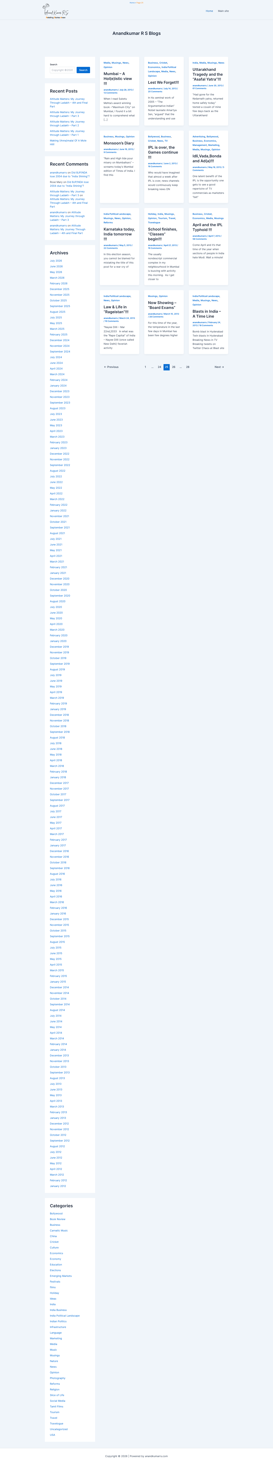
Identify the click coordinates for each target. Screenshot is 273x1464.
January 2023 (58, 448)
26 (173, 367)
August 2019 (57, 669)
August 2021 (57, 533)
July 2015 (55, 947)
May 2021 (56, 550)
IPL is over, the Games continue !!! (163, 152)
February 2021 (58, 567)
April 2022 (56, 493)
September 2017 (60, 800)
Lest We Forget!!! (163, 82)
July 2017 (55, 811)
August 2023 (57, 408)
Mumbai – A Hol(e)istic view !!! (118, 78)
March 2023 (57, 436)
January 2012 (58, 1186)
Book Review (57, 1219)
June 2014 (56, 1021)
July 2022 (56, 476)
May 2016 (56, 890)
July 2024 (56, 357)
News (53, 1366)
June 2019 (56, 680)
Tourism (54, 1412)
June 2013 (56, 1089)
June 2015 (56, 953)
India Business (58, 1310)
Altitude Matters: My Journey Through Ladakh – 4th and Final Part (69, 102)
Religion (54, 1389)
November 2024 (60, 345)
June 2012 (56, 1157)
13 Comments (110, 92)
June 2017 (56, 817)
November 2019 (59, 652)
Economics (56, 1253)
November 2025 (60, 294)
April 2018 (56, 760)
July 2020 (56, 607)
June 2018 (56, 748)
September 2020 (60, 595)
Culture (54, 1247)
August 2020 (57, 601)
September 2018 (60, 731)
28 (187, 367)
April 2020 (56, 624)
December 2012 (59, 1123)
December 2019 (59, 646)
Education (56, 1264)
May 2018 (56, 754)
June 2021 (56, 544)
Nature (54, 1361)
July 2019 (55, 675)
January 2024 (58, 385)
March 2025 (57, 328)
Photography (57, 1378)
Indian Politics (58, 1321)
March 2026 (57, 277)
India (53, 1304)
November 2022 (60, 459)
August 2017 (57, 805)
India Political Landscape (65, 1315)
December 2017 (59, 783)
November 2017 (59, 788)
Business (55, 1224)
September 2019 (60, 663)
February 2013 (58, 1112)
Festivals (55, 1281)
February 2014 (58, 1044)
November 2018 (59, 720)
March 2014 (57, 1038)
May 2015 (56, 958)
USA (52, 1434)
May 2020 (56, 618)
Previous (111, 367)
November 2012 (59, 1129)
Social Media (57, 1400)
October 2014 (58, 998)
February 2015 (58, 976)
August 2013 (57, 1078)
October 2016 (58, 862)
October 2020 (58, 589)
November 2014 (59, 993)
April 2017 (56, 828)
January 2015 (58, 981)
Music (53, 1349)
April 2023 (56, 431)
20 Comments (155, 91)
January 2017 (58, 845)
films (53, 1287)
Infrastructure (58, 1327)
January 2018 (58, 777)
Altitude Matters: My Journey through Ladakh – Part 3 (67, 216)
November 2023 (60, 396)
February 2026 (58, 283)
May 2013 (56, 1095)
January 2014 (58, 1049)
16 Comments (155, 166)
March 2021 (57, 561)
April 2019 (56, 692)
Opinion (54, 1372)
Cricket (54, 1241)
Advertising (199, 136)
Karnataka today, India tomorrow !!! (119, 234)
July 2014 (55, 1015)
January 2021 (58, 572)
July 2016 (55, 879)
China (53, 1236)
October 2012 (58, 1134)
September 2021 (60, 527)
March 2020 (57, 629)
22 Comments (111, 248)
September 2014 (60, 1004)
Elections (55, 1270)
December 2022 (59, 453)
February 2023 (58, 442)
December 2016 (59, 851)
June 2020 (56, 612)
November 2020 (60, 584)
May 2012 (56, 1163)
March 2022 (57, 499)
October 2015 (58, 930)
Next (219, 367)
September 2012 (60, 1140)
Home (209, 10)
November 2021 (59, 516)
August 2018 (57, 737)
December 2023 (59, 391)
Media (53, 1344)
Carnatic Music (59, 1230)
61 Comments (199, 88)
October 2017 (58, 794)
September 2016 (60, 868)
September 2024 (60, 351)
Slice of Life (57, 1395)
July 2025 (56, 317)
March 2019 (57, 697)
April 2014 (56, 1032)
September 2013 (60, 1072)
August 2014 (57, 1010)
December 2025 (59, 289)
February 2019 (58, 703)
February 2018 (58, 771)
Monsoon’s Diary (119, 143)
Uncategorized (59, 1429)
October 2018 (58, 726)
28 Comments (156, 316)
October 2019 (58, 658)
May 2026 (56, 272)
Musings (55, 1355)
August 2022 (57, 470)
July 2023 (56, 414)
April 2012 (56, 1169)
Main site (223, 10)
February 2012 (58, 1180)
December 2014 (59, 987)
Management (200, 145)
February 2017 (58, 839)
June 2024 (56, 362)
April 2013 (56, 1100)
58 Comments (200, 239)
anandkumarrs (58, 172)
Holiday (54, 1292)
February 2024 (58, 379)
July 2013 (55, 1083)
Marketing (56, 1338)
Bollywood (56, 1213)
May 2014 (56, 1027)
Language (56, 1332)
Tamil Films (56, 1406)
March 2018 (57, 765)
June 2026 (56, 266)
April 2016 (56, 896)
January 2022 (58, 510)
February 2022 (58, 504)
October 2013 (58, 1066)
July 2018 (55, 743)
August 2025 (57, 311)
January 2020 (58, 641)
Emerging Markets (61, 1275)
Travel (53, 1417)
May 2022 (56, 487)
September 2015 (60, 936)
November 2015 (59, 924)
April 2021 (56, 555)
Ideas (53, 1298)
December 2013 (59, 1055)
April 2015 (56, 964)
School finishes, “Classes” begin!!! (162, 234)
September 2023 (60, 402)
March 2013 (57, 1106)
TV (166, 140)
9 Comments (110, 152)
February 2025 (58, 334)
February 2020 (58, 635)
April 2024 (56, 368)
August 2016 (57, 873)
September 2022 (60, 465)
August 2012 (57, 1146)
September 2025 (60, 306)
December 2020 (59, 578)
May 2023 (56, 425)
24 (159, 367)
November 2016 (59, 856)
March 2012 (57, 1174)
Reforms (55, 1383)
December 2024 (59, 340)
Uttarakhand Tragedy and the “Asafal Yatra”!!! (208, 74)
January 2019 (58, 709)
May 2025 (56, 323)
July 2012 (55, 1152)
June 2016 (56, 885)
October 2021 (58, 521)
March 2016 (57, 902)
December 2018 (59, 714)
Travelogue (56, 1423)
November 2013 (59, 1061)
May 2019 (56, 686)
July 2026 (56, 260)
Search (53, 64)
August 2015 (57, 941)
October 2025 (58, 300)
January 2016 (58, 913)
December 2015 (59, 919)
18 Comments (206, 325)
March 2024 (57, 374)
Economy (55, 1258)
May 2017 (55, 822)
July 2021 (55, 538)
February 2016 (58, 907)
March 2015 (57, 970)
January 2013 (58, 1117)
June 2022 (56, 482)
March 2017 (57, 834)
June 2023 (56, 419)
